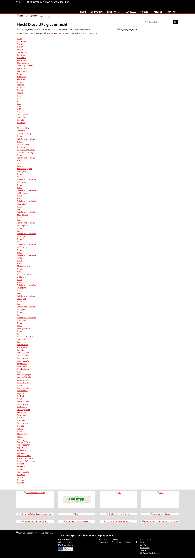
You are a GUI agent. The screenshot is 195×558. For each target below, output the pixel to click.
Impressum (145, 547)
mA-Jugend (21, 171)
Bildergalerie (22, 434)
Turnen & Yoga (162, 3)
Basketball (134, 3)
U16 (19, 101)
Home (83, 11)
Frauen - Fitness (24, 455)
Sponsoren (22, 117)
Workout (21, 453)
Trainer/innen (23, 353)
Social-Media (22, 380)
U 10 (19, 109)
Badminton (176, 3)
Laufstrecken (22, 407)
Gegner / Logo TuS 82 (26, 149)
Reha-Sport (153, 3)
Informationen (23, 401)
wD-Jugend (21, 298)
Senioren (21, 131)
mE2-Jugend (22, 247)
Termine (20, 84)
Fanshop (157, 11)
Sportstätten (22, 52)
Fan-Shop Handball (25, 336)
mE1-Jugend (22, 236)
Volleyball (171, 3)
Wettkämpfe (22, 390)
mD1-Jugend (22, 214)
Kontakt (171, 11)
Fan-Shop (21, 55)
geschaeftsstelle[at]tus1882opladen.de (121, 542)
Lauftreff (148, 3)
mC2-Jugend (22, 204)
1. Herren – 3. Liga (24, 133)
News (19, 74)
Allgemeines (22, 363)
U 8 (18, 112)
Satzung (20, 44)
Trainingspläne (23, 409)
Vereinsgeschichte (25, 66)
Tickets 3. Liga (23, 128)
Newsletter (21, 57)
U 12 (19, 106)
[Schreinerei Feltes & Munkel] (118, 514)
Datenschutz (145, 550)
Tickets (144, 11)
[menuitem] (134, 3)
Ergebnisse (22, 393)
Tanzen (167, 3)
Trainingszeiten (23, 114)
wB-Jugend (21, 277)
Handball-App (23, 369)
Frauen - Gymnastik (25, 458)
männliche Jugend (24, 168)
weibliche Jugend (24, 274)
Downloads (22, 366)
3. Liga (19, 125)
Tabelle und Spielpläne (26, 139)
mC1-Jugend (22, 193)
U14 (19, 103)
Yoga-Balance (23, 447)
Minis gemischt (23, 266)
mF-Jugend (21, 258)
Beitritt (20, 47)
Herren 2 (21, 87)
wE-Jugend (21, 309)
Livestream (22, 147)
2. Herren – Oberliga (25, 152)
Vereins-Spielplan (24, 374)
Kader (19, 141)
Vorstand (21, 49)
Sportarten (113, 11)
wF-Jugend (21, 320)
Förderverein (22, 344)
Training (20, 439)
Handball (138, 3)
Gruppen (21, 420)
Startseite (62, 33)
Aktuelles (21, 79)
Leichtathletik (143, 3)
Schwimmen (157, 3)
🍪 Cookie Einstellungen (150, 553)
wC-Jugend (21, 288)
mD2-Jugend (22, 225)
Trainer (20, 436)
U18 (19, 98)
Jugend (20, 93)
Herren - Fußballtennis (26, 461)
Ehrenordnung (23, 63)
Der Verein (97, 11)
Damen (20, 90)
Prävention (22, 60)
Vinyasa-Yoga (22, 450)
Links (19, 371)
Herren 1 (21, 82)
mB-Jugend (21, 182)
